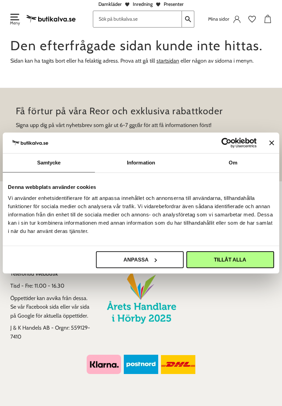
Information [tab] (141, 162)
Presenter (174, 4)
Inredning (143, 4)
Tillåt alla (230, 260)
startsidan (167, 60)
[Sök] (188, 19)
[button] (14, 20)
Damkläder (110, 4)
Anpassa (136, 260)
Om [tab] (233, 162)
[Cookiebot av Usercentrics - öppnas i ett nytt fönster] (226, 143)
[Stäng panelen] (271, 142)
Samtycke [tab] (49, 162)
